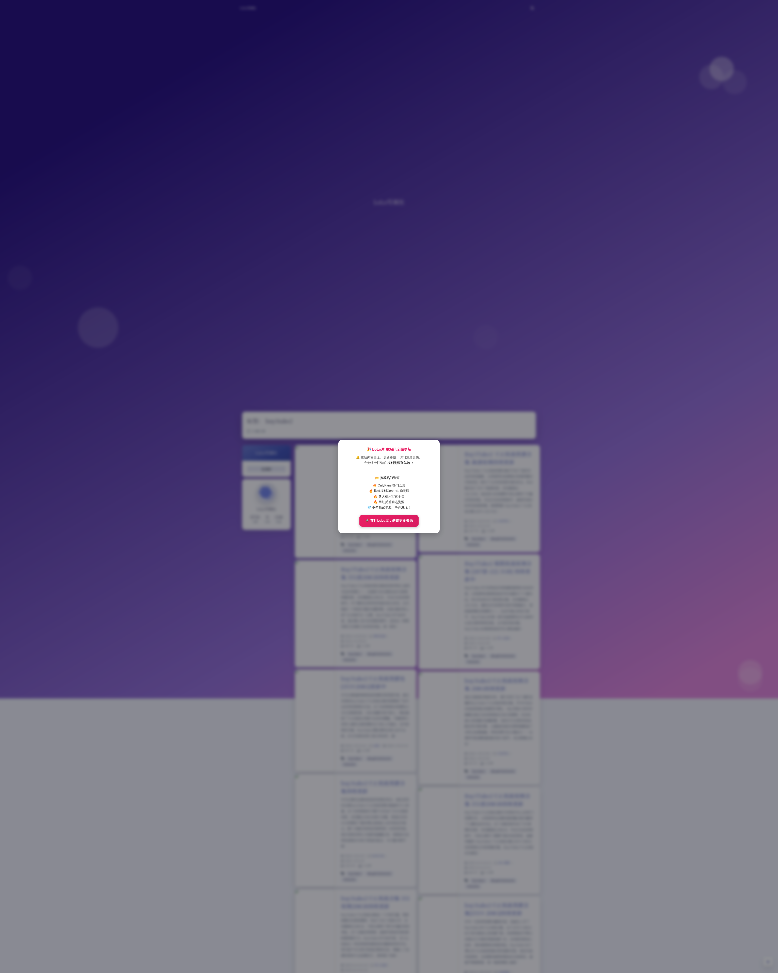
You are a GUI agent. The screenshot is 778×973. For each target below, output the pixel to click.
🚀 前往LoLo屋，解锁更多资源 (389, 521)
